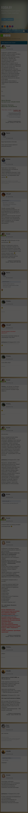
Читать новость (14, 423)
